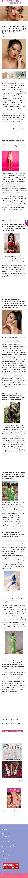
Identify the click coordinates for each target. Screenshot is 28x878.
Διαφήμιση (4, 857)
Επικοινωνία (4, 858)
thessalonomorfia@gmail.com (12, 845)
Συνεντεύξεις (5, 23)
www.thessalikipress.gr (10, 846)
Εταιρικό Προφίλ (5, 855)
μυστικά (20, 119)
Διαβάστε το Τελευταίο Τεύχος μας (11, 811)
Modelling (19, 93)
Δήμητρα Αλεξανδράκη (9, 83)
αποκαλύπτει (13, 113)
